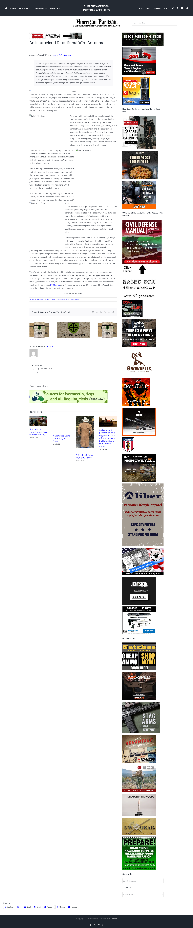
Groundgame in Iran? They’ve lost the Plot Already (38, 432)
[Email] (109, 312)
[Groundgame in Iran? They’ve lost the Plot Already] (38, 417)
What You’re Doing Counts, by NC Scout (61, 438)
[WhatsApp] (105, 312)
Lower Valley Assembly (62, 55)
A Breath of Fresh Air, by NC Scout (84, 456)
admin (33, 299)
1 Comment (75, 299)
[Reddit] (97, 312)
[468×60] (55, 33)
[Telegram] (113, 312)
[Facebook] (89, 312)
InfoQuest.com (112, 919)
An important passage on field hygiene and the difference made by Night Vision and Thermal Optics (107, 438)
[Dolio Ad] (73, 323)
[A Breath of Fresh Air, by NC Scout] (85, 417)
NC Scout (67, 299)
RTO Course (55, 285)
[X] (93, 312)
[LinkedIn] (101, 312)
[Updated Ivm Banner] (68, 391)
